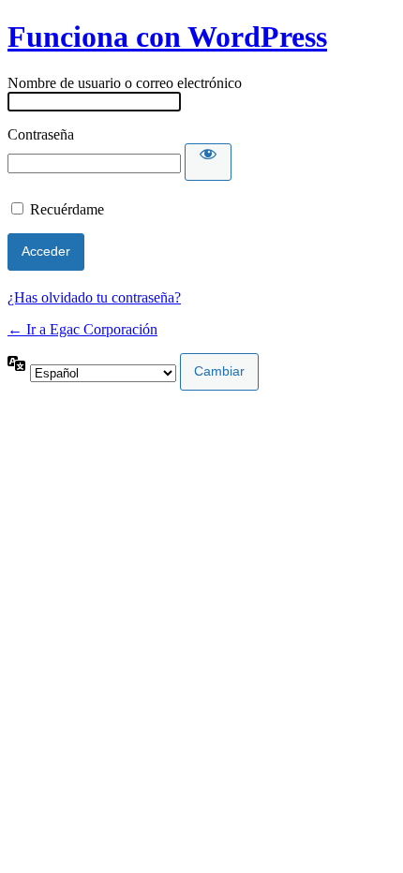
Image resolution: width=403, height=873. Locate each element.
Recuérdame (67, 209)
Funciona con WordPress (167, 36)
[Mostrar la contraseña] (208, 162)
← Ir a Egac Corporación (82, 329)
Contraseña (40, 134)
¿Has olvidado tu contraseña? (94, 297)
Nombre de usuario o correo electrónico (124, 83)
